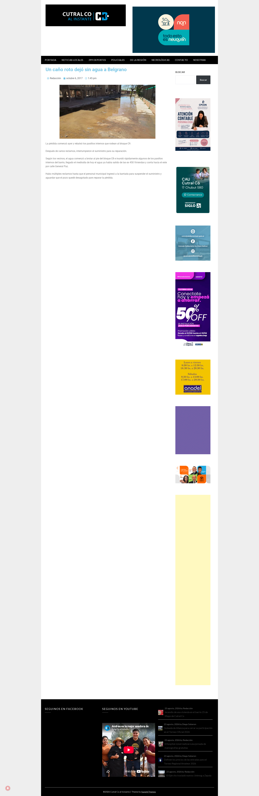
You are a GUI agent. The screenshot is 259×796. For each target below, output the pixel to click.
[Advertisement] (192, 590)
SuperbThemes (148, 791)
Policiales (118, 60)
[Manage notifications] (7, 788)
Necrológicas (161, 60)
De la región (138, 60)
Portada (50, 60)
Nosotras (199, 60)
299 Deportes (97, 60)
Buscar (180, 72)
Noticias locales (72, 60)
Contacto (181, 60)
